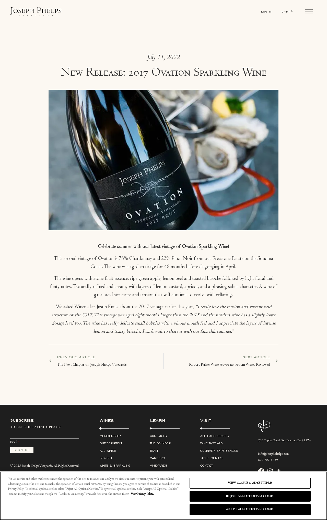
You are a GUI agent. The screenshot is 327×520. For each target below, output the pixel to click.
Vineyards (158, 465)
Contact (206, 465)
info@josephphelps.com (273, 454)
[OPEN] (309, 12)
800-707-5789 (268, 460)
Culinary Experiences (219, 451)
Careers (157, 458)
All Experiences (214, 436)
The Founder (160, 443)
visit (205, 420)
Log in (267, 11)
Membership (110, 436)
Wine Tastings (211, 443)
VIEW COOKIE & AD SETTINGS (250, 483)
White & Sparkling (115, 465)
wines (107, 420)
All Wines (108, 451)
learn (157, 420)
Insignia (106, 458)
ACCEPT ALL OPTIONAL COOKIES (250, 509)
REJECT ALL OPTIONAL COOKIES (250, 496)
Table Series (211, 458)
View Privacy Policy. (142, 494)
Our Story (158, 436)
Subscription (111, 443)
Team (154, 451)
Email (13, 442)
